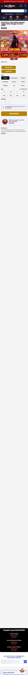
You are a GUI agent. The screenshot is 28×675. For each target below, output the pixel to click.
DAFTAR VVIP (8, 67)
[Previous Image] (2, 46)
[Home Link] (9, 6)
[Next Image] (25, 46)
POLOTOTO (14, 114)
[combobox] (12, 10)
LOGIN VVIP (9, 71)
